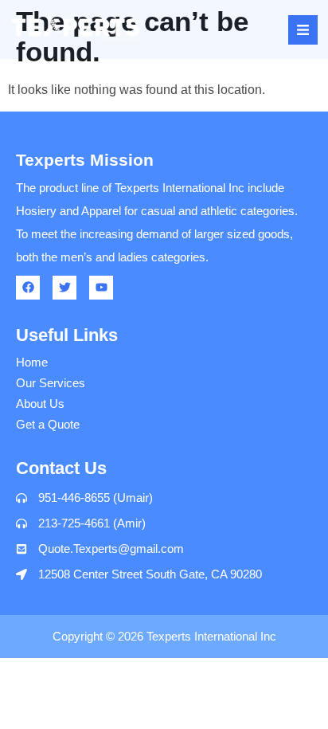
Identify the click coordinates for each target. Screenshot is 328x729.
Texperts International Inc (211, 636)
